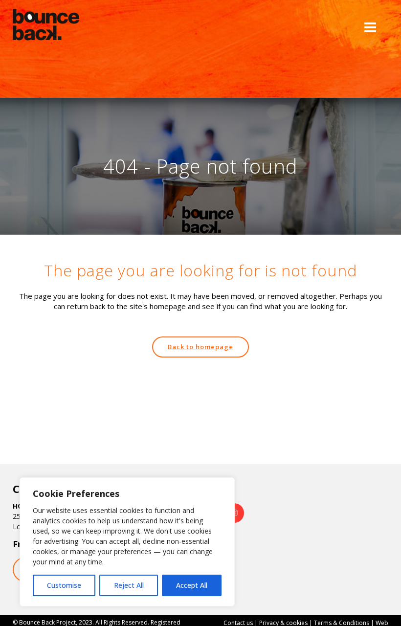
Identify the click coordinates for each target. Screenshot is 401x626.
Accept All (191, 585)
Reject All (129, 585)
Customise (64, 585)
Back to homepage (200, 346)
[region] (127, 541)
